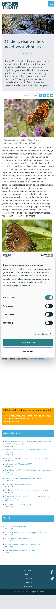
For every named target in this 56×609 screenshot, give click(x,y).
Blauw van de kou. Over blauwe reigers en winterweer (26, 532)
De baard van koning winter (16, 527)
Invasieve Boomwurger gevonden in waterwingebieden (27, 458)
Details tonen (41, 334)
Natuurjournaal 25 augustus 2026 (18, 484)
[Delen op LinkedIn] (48, 95)
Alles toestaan (28, 342)
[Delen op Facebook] (40, 95)
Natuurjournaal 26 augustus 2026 (18, 464)
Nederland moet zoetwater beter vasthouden (23, 478)
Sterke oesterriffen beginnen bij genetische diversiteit (26, 490)
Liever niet (28, 351)
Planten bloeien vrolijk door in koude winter (22, 544)
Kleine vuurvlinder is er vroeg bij (18, 504)
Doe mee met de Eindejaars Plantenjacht (21, 550)
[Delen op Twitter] (44, 95)
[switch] (49, 306)
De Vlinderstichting (28, 53)
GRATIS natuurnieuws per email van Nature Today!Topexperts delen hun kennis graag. (27, 418)
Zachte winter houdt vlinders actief (19, 538)
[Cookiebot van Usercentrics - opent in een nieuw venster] (41, 255)
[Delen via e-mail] (51, 95)
